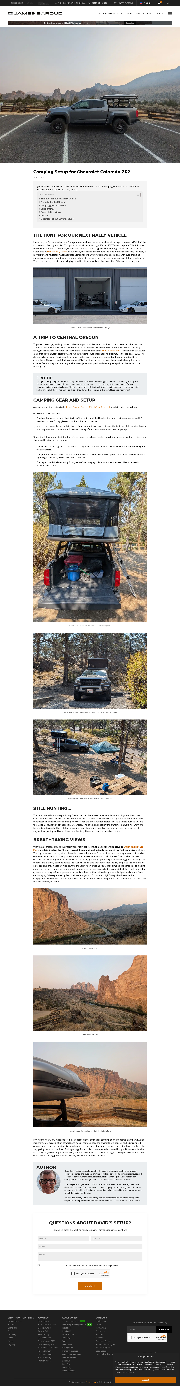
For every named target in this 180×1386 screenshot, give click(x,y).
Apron (64, 1341)
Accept (145, 1379)
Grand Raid (12, 1328)
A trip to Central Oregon (53, 202)
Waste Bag (66, 1367)
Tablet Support (68, 1370)
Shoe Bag (66, 1337)
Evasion (11, 1324)
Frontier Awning (44, 1357)
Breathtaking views (51, 212)
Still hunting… (48, 208)
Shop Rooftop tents (110, 13)
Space (10, 1331)
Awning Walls (43, 1331)
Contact (158, 13)
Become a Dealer (103, 1341)
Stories (147, 13)
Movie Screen (68, 1334)
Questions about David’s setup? (57, 218)
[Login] (168, 3)
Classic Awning (44, 1328)
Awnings (43, 1318)
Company (101, 1318)
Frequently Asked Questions (108, 1354)
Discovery (12, 1334)
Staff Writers (101, 1328)
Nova (10, 1341)
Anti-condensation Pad (71, 1354)
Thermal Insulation (70, 1357)
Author (44, 215)
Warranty (99, 1337)
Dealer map (101, 1321)
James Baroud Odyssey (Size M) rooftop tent (88, 407)
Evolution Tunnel (45, 1354)
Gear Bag (66, 1364)
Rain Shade (67, 1328)
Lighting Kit (67, 1331)
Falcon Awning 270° (46, 1341)
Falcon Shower (44, 1351)
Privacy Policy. (91, 1382)
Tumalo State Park (111, 350)
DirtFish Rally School (57, 251)
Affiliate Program (103, 1347)
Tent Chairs (67, 1344)
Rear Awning (43, 1334)
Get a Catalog (101, 1351)
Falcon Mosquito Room (48, 1347)
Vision (10, 1337)
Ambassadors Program (105, 1344)
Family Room (43, 1321)
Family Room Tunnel (47, 1324)
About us (99, 1334)
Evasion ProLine (15, 1321)
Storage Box (67, 1347)
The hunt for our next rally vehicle (58, 198)
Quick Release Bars (73, 1321)
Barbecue (66, 1361)
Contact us (100, 1331)
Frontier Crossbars (70, 1351)
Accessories (70, 1318)
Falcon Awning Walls (46, 1344)
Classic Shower (44, 1337)
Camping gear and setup (53, 205)
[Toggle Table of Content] (137, 195)
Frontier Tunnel (44, 1361)
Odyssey (11, 1344)
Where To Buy (132, 13)
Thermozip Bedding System (76, 1324)
